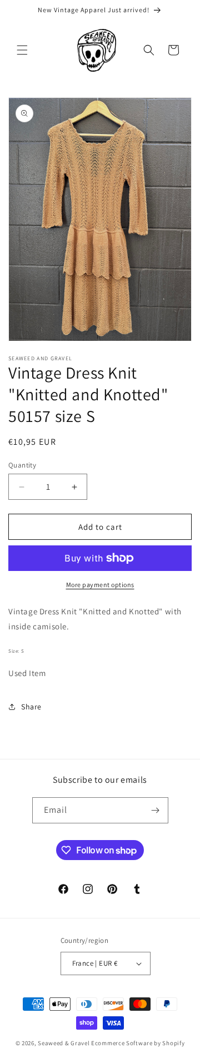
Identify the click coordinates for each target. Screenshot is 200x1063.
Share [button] (31, 707)
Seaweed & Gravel (63, 1043)
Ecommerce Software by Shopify (137, 1043)
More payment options (100, 584)
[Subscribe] (155, 810)
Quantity (22, 465)
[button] (22, 50)
